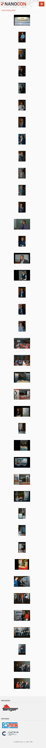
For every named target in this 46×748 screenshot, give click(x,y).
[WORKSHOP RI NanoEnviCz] (22, 309)
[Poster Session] (22, 581)
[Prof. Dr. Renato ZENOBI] (22, 224)
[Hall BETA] (22, 360)
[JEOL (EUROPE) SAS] (22, 496)
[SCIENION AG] (22, 513)
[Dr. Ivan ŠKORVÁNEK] (22, 122)
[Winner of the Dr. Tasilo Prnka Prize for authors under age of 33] (22, 666)
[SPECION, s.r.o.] (22, 547)
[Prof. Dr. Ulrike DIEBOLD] (22, 71)
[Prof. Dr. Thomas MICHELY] (22, 54)
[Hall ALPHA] (22, 343)
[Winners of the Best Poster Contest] (22, 632)
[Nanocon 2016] (22, 20)
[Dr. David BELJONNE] (22, 37)
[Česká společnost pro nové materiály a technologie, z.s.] (10, 725)
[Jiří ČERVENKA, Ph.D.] (22, 258)
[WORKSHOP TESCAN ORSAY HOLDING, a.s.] (22, 292)
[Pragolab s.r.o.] (22, 428)
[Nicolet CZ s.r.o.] (22, 411)
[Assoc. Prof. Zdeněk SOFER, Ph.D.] (22, 207)
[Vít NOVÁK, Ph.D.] (22, 275)
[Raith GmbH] (22, 479)
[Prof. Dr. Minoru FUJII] (22, 105)
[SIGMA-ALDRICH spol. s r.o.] (22, 564)
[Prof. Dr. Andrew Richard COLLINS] (22, 190)
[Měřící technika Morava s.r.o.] (22, 394)
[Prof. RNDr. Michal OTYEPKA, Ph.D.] (22, 241)
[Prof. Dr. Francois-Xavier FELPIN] (22, 88)
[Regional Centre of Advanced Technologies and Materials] (22, 377)
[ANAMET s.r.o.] (22, 445)
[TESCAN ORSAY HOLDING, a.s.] (22, 530)
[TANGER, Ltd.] (10, 707)
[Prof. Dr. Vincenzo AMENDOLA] (22, 139)
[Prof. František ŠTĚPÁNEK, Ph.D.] (22, 156)
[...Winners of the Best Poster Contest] (22, 649)
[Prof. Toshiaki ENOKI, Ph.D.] (22, 173)
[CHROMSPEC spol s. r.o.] (22, 462)
